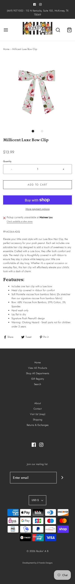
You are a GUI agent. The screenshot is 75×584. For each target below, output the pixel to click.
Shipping (37, 419)
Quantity (7, 161)
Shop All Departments (37, 373)
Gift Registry (37, 379)
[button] (37, 92)
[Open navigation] (5, 30)
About (37, 403)
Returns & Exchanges (38, 425)
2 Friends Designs (44, 562)
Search (37, 384)
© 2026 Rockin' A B (37, 551)
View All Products (37, 368)
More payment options (38, 209)
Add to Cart (37, 185)
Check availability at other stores (19, 221)
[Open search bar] (58, 30)
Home (6, 49)
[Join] (62, 477)
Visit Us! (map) (37, 414)
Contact (38, 409)
